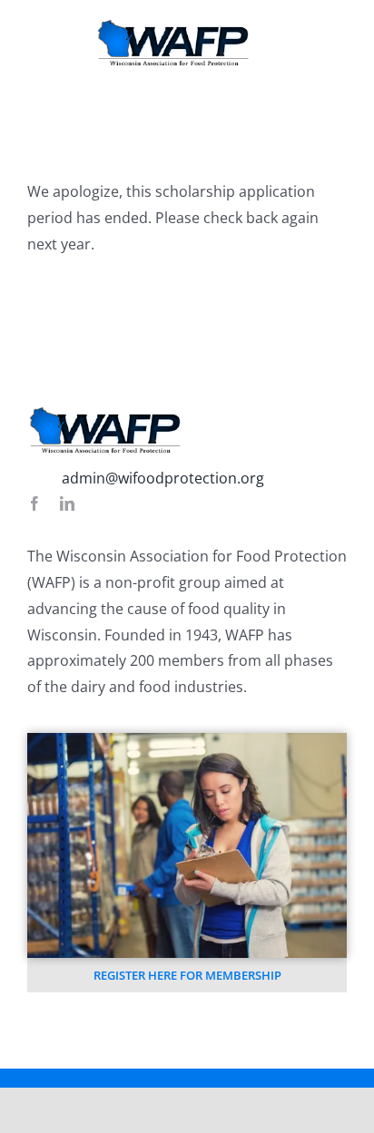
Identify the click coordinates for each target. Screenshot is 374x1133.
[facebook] (34, 503)
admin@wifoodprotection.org (163, 478)
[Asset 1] (173, 25)
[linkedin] (67, 503)
